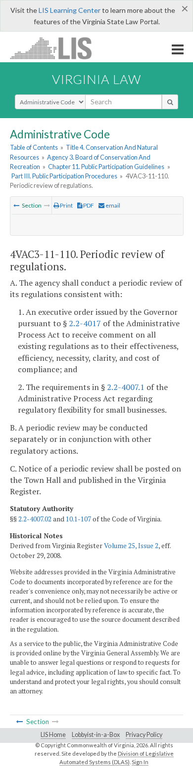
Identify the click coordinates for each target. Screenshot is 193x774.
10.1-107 (78, 519)
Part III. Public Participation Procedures (64, 176)
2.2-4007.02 (34, 519)
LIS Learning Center (69, 10)
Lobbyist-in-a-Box (96, 734)
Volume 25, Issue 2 (131, 545)
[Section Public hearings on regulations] (16, 205)
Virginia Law (96, 79)
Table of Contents (34, 147)
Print (66, 205)
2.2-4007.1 (126, 387)
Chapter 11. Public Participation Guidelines (106, 167)
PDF (88, 205)
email (112, 205)
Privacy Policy (144, 734)
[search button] (170, 101)
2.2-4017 (85, 323)
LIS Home (53, 734)
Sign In (140, 762)
